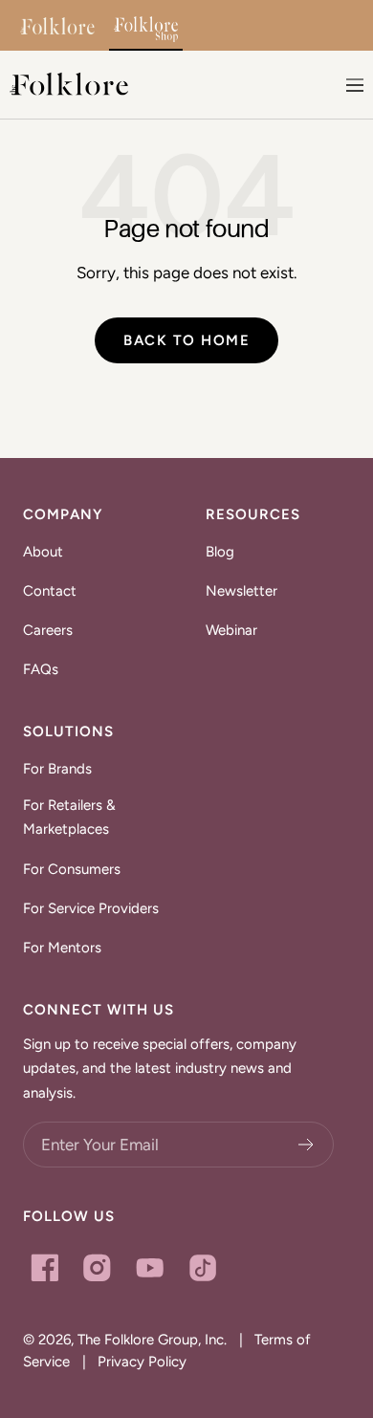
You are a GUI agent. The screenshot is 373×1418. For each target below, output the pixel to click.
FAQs (40, 669)
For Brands (57, 768)
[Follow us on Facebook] (44, 1267)
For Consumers (72, 869)
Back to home (186, 340)
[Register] (306, 1144)
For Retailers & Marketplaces (69, 817)
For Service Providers (91, 908)
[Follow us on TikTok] (202, 1267)
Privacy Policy (142, 1361)
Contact (50, 591)
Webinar (231, 630)
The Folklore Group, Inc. (152, 1339)
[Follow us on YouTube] (149, 1267)
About (43, 551)
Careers (48, 630)
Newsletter (241, 591)
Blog (220, 551)
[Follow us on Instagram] (97, 1267)
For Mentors (62, 947)
